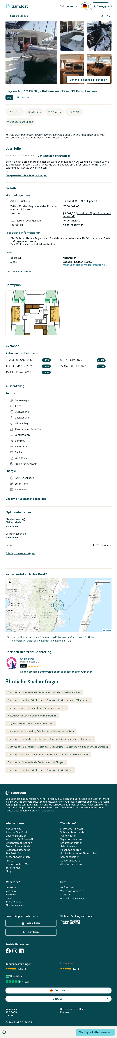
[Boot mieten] (16, 6)
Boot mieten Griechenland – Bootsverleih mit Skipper (36, 762)
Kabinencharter (69, 856)
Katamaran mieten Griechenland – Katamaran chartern (36, 707)
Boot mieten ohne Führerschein (79, 853)
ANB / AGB (11, 1012)
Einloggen (102, 6)
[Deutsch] (85, 6)
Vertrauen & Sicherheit (19, 839)
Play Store (33, 931)
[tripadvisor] (14, 976)
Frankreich (11, 894)
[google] (66, 963)
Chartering (27, 658)
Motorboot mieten (71, 828)
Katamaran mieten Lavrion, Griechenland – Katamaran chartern (41, 731)
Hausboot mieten (70, 849)
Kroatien (10, 887)
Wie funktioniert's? (72, 890)
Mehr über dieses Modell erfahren (83, 264)
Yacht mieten (68, 835)
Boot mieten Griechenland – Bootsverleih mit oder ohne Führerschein (44, 692)
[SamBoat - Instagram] (14, 951)
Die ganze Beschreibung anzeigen (26, 175)
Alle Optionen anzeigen (20, 553)
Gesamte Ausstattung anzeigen (26, 498)
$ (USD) (57, 999)
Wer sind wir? (13, 828)
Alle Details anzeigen (19, 271)
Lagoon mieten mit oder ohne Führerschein (30, 723)
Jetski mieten (68, 846)
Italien (9, 898)
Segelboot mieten (71, 839)
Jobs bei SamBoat (16, 832)
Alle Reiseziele (14, 905)
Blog (8, 871)
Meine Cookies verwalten (75, 898)
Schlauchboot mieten (73, 832)
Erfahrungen (13, 867)
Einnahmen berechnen (18, 842)
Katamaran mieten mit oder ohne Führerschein (32, 715)
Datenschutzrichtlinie (72, 1009)
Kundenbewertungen (17, 856)
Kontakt (65, 894)
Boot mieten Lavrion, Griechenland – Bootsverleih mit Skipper (40, 770)
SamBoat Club (13, 853)
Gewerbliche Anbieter (18, 846)
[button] (9, 582)
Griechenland (13, 901)
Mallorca (10, 890)
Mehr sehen (12, 526)
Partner (64, 1012)
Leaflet (108, 630)
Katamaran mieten (71, 842)
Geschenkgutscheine (17, 849)
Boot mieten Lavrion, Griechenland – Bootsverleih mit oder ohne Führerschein (48, 700)
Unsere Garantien (16, 835)
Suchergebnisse (19, 15)
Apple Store (34, 922)
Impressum (11, 1009)
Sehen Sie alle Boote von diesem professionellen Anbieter (56, 671)
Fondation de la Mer (17, 864)
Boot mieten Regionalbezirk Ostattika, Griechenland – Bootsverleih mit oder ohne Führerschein (58, 746)
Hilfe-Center (68, 887)
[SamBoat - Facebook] (8, 951)
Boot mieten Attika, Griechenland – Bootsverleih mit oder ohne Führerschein (48, 754)
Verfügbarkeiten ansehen (95, 1032)
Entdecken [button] (67, 6)
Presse (9, 860)
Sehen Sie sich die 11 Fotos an (88, 79)
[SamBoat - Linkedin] (21, 951)
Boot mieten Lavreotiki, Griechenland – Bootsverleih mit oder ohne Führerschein (50, 738)
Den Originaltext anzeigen (54, 155)
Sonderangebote (70, 860)
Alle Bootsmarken (71, 864)
